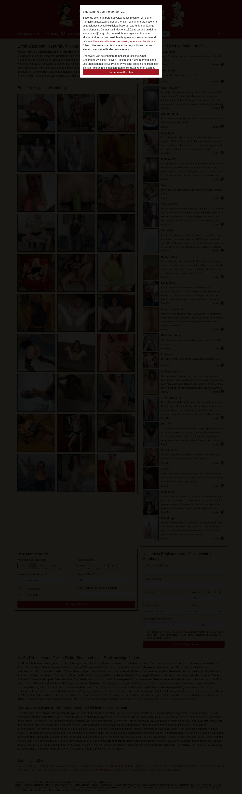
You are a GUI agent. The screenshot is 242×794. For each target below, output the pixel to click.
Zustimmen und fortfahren (121, 72)
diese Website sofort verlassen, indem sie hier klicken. (124, 41)
